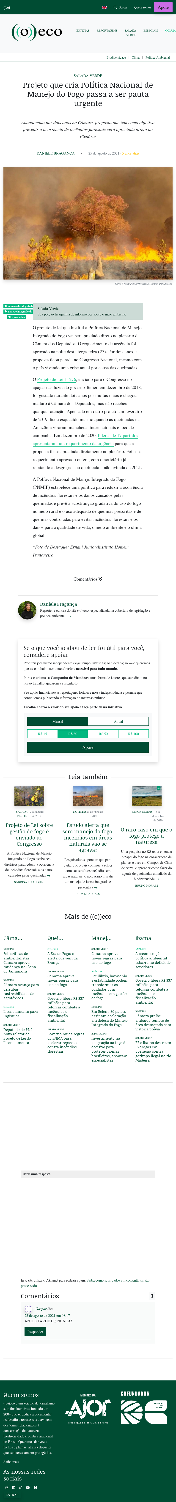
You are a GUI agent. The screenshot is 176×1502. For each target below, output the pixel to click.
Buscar (122, 7)
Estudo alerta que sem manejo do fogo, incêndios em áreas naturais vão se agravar (88, 837)
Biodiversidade (116, 57)
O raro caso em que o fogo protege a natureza (146, 835)
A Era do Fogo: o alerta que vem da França (62, 958)
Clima (136, 57)
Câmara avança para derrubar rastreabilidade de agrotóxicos (21, 991)
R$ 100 (133, 733)
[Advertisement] (88, 1126)
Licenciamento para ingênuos (20, 1013)
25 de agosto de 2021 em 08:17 (47, 1315)
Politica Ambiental (158, 57)
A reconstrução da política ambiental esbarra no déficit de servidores (152, 960)
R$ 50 (103, 733)
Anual (118, 721)
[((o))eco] (37, 32)
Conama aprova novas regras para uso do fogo (62, 980)
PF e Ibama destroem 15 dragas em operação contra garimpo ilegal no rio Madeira (153, 1051)
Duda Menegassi (88, 894)
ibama (143, 938)
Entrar (12, 1495)
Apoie (163, 7)
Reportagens (107, 30)
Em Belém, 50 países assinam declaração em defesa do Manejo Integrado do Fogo (109, 1018)
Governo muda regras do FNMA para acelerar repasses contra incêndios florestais (65, 1042)
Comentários (85, 579)
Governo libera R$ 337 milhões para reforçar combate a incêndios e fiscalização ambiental (65, 1009)
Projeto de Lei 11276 (56, 379)
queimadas (18, 317)
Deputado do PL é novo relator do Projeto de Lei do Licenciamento (17, 1036)
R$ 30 (72, 733)
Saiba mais (11, 1461)
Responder (35, 1331)
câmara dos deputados (21, 306)
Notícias (82, 30)
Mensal (57, 721)
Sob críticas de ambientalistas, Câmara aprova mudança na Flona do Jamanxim (19, 962)
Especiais (150, 30)
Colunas (8, 1006)
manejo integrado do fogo (23, 311)
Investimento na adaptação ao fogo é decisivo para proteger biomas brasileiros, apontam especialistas (109, 1049)
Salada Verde (130, 32)
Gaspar (41, 1308)
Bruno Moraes (146, 885)
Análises (96, 971)
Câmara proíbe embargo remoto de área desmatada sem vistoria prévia (153, 1022)
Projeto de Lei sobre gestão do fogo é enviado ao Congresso (29, 834)
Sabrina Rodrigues (29, 882)
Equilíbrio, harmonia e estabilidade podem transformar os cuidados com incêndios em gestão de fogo (109, 986)
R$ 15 (42, 733)
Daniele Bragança (56, 153)
